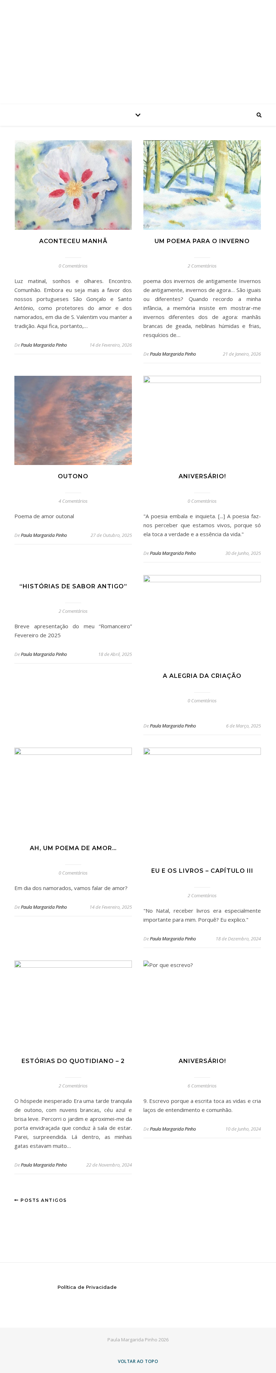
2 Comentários (202, 266)
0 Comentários (73, 266)
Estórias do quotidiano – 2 (73, 1061)
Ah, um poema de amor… (73, 848)
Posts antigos (43, 1200)
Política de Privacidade (87, 1287)
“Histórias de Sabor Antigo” (73, 586)
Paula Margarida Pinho (44, 345)
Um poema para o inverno (202, 241)
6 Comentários (202, 1085)
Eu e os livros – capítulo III (202, 870)
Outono (73, 476)
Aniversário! (202, 476)
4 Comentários (73, 501)
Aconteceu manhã (73, 241)
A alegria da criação (202, 675)
